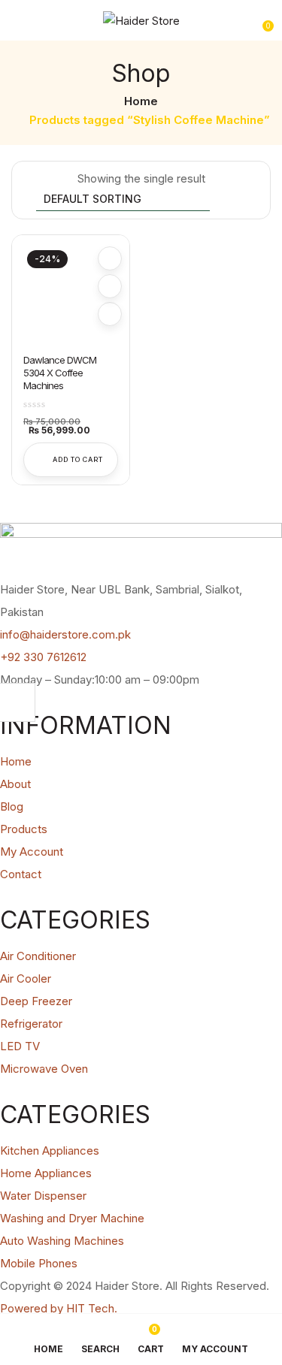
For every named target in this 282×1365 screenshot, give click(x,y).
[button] (261, 20)
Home (141, 101)
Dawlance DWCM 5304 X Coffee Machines (59, 372)
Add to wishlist (110, 258)
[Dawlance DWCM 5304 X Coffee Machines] (70, 293)
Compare (110, 286)
